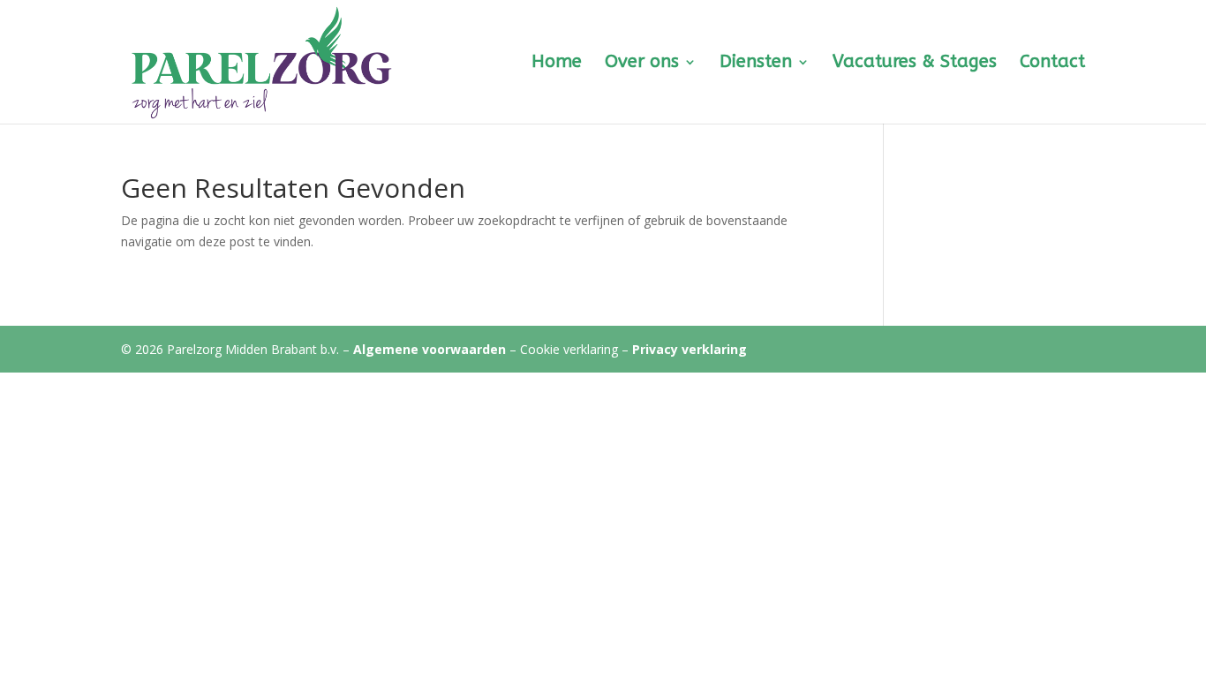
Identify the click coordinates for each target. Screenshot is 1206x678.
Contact (1052, 64)
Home (556, 64)
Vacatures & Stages (915, 64)
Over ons (642, 64)
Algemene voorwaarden (429, 349)
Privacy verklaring (689, 349)
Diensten (756, 64)
